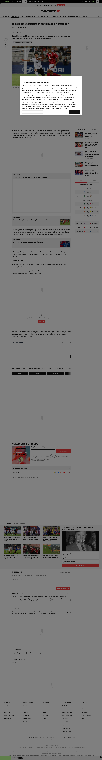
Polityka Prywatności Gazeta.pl (43, 108)
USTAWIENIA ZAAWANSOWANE (32, 112)
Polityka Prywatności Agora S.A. (59, 108)
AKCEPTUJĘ (75, 112)
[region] (51, 95)
